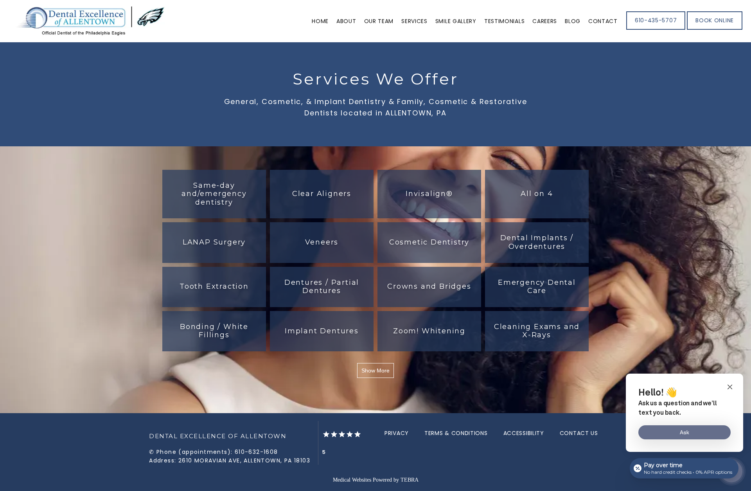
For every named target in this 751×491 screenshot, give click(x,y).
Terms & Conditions (456, 433)
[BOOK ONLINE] (714, 29)
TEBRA (410, 480)
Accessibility (523, 433)
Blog (572, 21)
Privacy (396, 433)
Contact (603, 21)
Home (320, 21)
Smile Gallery (455, 21)
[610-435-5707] (655, 29)
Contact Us (579, 433)
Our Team (379, 21)
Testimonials (504, 21)
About (346, 21)
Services (414, 21)
